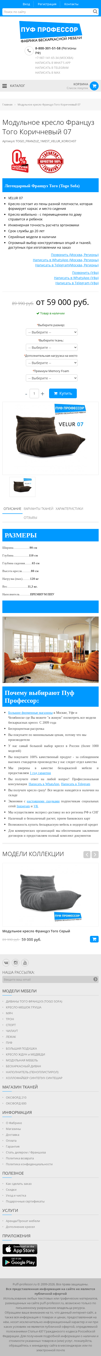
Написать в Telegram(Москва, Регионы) (67, 265)
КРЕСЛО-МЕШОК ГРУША (23, 1007)
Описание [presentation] (12, 508)
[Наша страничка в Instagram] (15, 962)
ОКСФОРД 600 (16, 1103)
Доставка (12, 1135)
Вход (26, 4)
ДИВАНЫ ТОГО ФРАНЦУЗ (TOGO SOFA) (34, 1001)
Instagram (23, 806)
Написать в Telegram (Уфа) (77, 283)
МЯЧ (9, 1013)
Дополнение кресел (20, 1227)
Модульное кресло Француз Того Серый (36, 931)
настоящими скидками (43, 801)
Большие (15, 713)
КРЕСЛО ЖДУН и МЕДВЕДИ (25, 1054)
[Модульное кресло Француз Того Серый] (50, 894)
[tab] (12, 509)
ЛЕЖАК (11, 1037)
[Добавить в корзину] (94, 939)
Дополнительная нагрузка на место (50, 355)
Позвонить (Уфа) (85, 272)
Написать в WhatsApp (44, 784)
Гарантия (12, 1146)
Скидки (11, 1189)
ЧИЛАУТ (12, 1031)
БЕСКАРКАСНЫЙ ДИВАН (23, 1066)
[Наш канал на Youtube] (25, 962)
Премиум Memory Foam (50, 371)
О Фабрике (14, 1123)
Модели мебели (19, 991)
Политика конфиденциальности (29, 1164)
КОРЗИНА (81, 84)
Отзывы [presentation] (30, 517)
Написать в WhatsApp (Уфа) (76, 278)
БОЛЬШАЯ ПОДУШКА (21, 1048)
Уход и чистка (16, 1195)
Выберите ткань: (51, 340)
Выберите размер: (50, 325)
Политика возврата (20, 1158)
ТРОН (10, 1019)
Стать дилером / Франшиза (26, 1152)
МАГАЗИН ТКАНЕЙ (20, 1087)
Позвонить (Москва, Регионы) (75, 254)
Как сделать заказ (18, 1183)
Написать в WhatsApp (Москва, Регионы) (66, 260)
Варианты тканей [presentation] (38, 508)
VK (36, 806)
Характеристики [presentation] (69, 508)
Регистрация (47, 4)
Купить (65, 393)
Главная (7, 104)
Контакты (71, 4)
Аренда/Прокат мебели (23, 1221)
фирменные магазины (37, 713)
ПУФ (9, 1042)
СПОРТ (11, 1025)
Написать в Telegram (75, 784)
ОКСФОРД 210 (16, 1097)
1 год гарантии (40, 773)
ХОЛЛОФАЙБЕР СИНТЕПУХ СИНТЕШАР (34, 1078)
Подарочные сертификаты (25, 1201)
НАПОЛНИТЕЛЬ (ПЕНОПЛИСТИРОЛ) (32, 1072)
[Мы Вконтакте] (6, 962)
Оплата (11, 1140)
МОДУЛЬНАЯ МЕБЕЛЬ (22, 1060)
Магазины (13, 1129)
